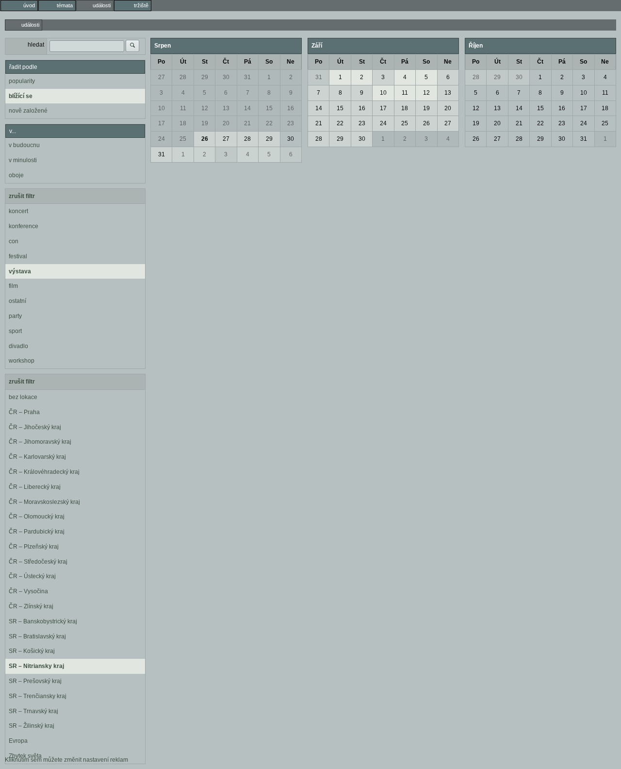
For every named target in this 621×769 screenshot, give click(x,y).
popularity (22, 81)
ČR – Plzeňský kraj (34, 546)
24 (161, 138)
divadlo (18, 346)
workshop (21, 360)
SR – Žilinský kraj (31, 725)
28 (183, 77)
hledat (36, 44)
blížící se (21, 96)
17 (161, 123)
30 (226, 77)
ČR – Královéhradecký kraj (44, 471)
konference (23, 226)
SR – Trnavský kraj (33, 711)
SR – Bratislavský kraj (37, 636)
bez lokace (23, 397)
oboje (16, 175)
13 (226, 108)
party (15, 316)
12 (204, 108)
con (13, 241)
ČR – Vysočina (28, 591)
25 (183, 138)
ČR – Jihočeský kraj (35, 427)
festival (18, 256)
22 (269, 123)
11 (183, 108)
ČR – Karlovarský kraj (37, 456)
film (13, 286)
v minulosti (23, 160)
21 (247, 123)
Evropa (18, 740)
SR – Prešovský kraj (35, 681)
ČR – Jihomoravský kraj (40, 441)
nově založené (28, 110)
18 (183, 123)
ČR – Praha (24, 412)
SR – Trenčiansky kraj (37, 696)
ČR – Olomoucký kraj (37, 516)
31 (247, 77)
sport (15, 331)
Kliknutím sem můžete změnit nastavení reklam (66, 759)
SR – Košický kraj (32, 651)
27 (161, 77)
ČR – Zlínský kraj (31, 606)
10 (161, 108)
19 (204, 123)
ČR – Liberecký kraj (35, 487)
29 (204, 77)
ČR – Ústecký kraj (32, 576)
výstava (20, 271)
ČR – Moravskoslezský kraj (44, 502)
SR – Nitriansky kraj (36, 666)
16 (290, 108)
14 (247, 108)
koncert (18, 211)
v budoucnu (24, 145)
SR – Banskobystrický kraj (43, 621)
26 (204, 138)
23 (290, 123)
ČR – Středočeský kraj (38, 561)
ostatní (17, 301)
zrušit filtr (22, 196)
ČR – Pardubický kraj (37, 531)
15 (269, 108)
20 (226, 123)
